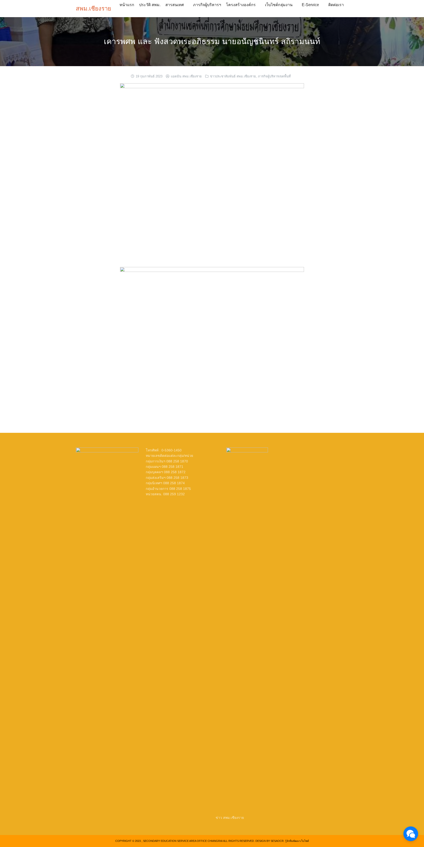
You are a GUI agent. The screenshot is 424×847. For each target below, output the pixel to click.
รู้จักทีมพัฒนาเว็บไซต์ (297, 840)
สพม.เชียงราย (93, 8)
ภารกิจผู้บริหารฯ (207, 5)
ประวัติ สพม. (149, 5)
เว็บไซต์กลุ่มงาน (278, 5)
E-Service (310, 5)
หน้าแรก (126, 5)
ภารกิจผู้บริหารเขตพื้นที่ (274, 76)
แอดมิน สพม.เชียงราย (186, 76)
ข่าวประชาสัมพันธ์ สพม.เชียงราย (233, 76)
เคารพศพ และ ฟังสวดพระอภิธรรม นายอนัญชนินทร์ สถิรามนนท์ (212, 41)
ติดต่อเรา (336, 5)
